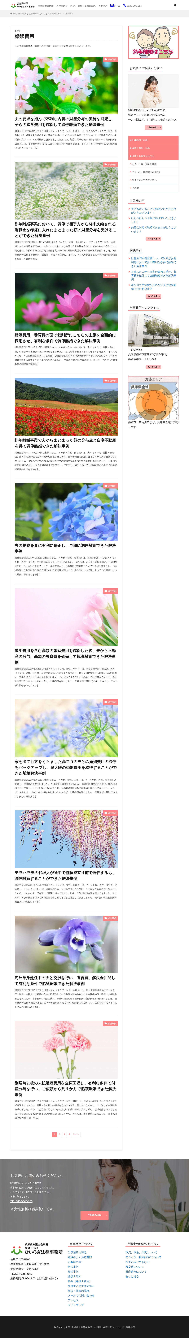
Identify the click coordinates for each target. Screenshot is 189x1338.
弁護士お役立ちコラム (143, 156)
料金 (72, 5)
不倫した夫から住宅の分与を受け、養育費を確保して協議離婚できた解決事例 (153, 275)
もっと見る (153, 238)
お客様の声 (74, 1262)
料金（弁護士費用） (80, 1281)
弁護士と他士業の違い (81, 1285)
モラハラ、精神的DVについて (143, 1257)
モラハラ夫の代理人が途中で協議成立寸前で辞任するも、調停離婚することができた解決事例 (65, 875)
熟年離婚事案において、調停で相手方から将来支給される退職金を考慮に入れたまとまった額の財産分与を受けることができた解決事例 (66, 229)
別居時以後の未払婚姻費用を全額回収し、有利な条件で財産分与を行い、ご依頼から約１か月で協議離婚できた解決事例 (65, 1089)
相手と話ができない (137, 1262)
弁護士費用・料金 (141, 148)
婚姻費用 (69, 13)
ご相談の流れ (152, 127)
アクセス (102, 5)
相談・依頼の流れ (87, 5)
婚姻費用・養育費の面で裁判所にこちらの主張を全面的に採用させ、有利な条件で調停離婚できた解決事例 (65, 337)
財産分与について (136, 1271)
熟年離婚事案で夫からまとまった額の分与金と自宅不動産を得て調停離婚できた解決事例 (65, 443)
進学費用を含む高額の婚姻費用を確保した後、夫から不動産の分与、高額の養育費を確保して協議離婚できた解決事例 (65, 656)
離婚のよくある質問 (80, 1257)
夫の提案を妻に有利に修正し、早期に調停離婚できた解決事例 (65, 548)
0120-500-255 (134, 5)
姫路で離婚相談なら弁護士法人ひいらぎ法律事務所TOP (37, 13)
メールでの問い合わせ (81, 1295)
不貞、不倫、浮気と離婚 (144, 164)
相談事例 (73, 1271)
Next (75, 1134)
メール (117, 5)
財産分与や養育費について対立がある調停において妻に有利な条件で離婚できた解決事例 (153, 262)
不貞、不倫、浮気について (141, 1252)
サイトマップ (76, 1305)
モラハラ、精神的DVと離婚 (146, 172)
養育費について (135, 1266)
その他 (135, 187)
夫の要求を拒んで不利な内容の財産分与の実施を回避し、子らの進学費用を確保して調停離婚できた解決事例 (65, 121)
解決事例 (111, 59)
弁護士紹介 (61, 5)
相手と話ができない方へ (144, 180)
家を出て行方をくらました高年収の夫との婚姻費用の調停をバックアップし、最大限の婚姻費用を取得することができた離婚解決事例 (66, 767)
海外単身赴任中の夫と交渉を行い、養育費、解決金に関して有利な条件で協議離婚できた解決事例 (65, 980)
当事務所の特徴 (45, 5)
